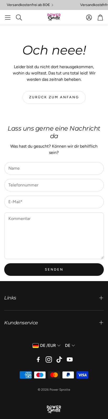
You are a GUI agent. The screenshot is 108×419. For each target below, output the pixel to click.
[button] (7, 17)
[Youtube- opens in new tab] (70, 359)
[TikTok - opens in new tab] (59, 359)
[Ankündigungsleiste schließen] (103, 4)
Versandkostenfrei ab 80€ (26, 5)
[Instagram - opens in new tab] (49, 359)
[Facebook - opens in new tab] (38, 359)
